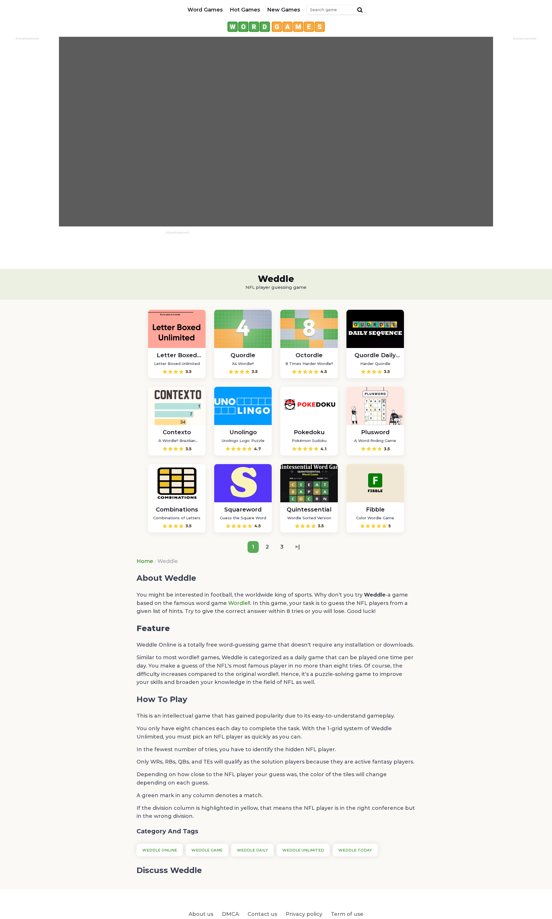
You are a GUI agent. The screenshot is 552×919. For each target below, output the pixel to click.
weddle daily (252, 850)
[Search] (360, 9)
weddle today (355, 850)
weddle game (207, 850)
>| (297, 547)
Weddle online (159, 850)
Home (145, 561)
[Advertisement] (27, 127)
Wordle (238, 603)
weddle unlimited (303, 850)
